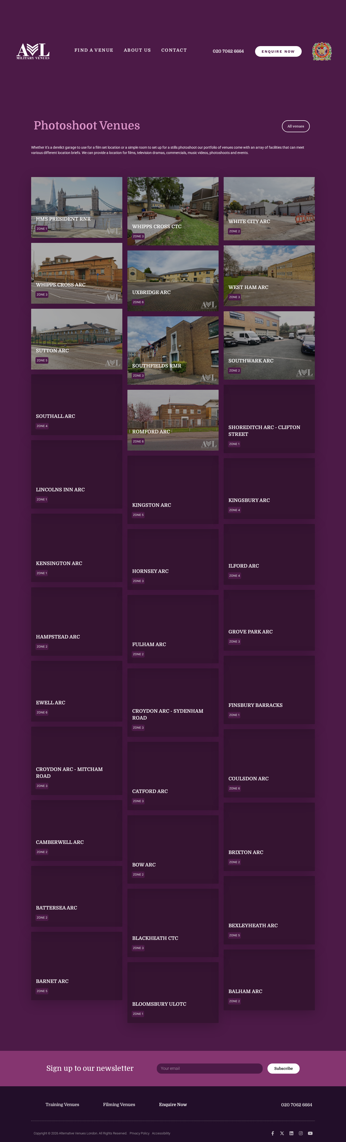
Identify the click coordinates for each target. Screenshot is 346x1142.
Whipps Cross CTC (156, 227)
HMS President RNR (63, 219)
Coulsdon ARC (248, 779)
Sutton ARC (52, 351)
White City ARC (249, 222)
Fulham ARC (149, 645)
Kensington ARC (59, 563)
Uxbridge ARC (151, 293)
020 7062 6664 (229, 51)
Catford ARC (150, 792)
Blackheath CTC (155, 938)
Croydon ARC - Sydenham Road (167, 715)
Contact (174, 50)
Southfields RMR (156, 366)
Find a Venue (94, 50)
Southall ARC (55, 416)
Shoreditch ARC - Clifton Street (264, 431)
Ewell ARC (50, 703)
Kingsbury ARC (249, 500)
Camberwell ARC (60, 842)
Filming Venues (119, 1104)
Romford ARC (151, 432)
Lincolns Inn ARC (60, 490)
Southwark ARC (250, 361)
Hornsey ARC (150, 571)
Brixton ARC (245, 852)
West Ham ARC (248, 287)
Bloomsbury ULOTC (159, 1004)
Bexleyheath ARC (253, 925)
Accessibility (161, 1133)
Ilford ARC (243, 566)
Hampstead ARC (58, 637)
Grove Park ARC (250, 632)
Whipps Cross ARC (60, 285)
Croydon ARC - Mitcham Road (69, 773)
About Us (137, 50)
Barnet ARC (52, 981)
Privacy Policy (139, 1133)
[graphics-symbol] (273, 1133)
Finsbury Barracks (255, 705)
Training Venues (62, 1104)
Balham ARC (245, 991)
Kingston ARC (151, 505)
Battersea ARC (56, 908)
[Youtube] (310, 1133)
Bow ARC (144, 865)
